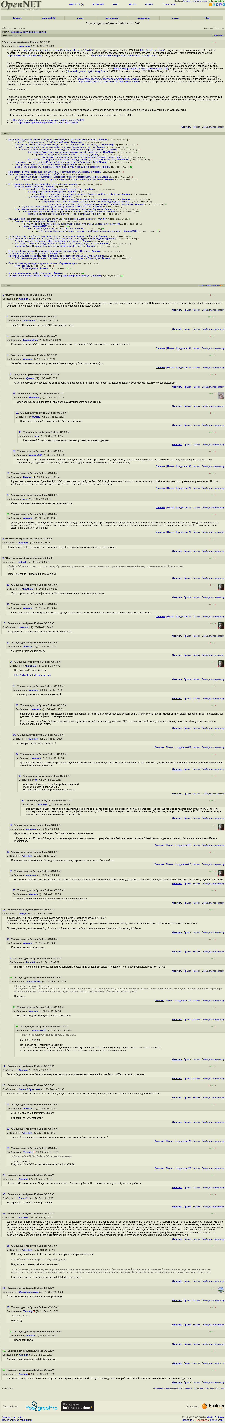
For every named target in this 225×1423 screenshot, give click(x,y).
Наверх (196, 310)
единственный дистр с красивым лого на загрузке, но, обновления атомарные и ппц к (51, 256)
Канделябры (108, 144)
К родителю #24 (183, 747)
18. (9, 852)
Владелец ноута (30, 268)
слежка (175, 18)
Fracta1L (54, 253)
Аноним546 (122, 159)
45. (9, 1307)
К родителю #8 (183, 466)
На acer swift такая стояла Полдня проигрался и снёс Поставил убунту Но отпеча (49, 251)
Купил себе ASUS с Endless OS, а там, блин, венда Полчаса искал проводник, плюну (51, 238)
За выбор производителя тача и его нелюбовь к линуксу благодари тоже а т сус (55, 147)
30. (4, 1194)
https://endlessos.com (152, 50)
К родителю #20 (183, 1141)
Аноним (103, 139)
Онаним (103, 236)
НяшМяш (108, 152)
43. (21, 432)
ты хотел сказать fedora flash (30, 186)
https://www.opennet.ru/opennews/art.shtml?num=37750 (107, 79)
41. (4, 1288)
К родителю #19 (183, 1000)
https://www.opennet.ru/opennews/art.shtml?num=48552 (108, 81)
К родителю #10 (183, 864)
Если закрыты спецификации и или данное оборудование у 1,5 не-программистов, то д (71, 159)
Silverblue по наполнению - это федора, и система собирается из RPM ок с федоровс (78, 194)
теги (172, 4)
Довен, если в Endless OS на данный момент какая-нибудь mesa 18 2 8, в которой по (57, 167)
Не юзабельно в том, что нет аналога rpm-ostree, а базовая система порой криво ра (63, 211)
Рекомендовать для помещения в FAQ (168, 1388)
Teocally (91, 246)
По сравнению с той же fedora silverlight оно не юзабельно (37, 184)
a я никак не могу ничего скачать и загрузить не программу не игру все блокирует (49, 275)
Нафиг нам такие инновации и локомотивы (30, 174)
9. (3, 558)
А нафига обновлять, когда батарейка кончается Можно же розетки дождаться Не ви (84, 201)
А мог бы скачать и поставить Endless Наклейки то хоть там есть (48, 241)
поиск (80, 18)
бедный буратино (105, 238)
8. (11, 374)
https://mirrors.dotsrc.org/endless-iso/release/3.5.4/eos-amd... (124, 55)
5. (8, 336)
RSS (207, 18)
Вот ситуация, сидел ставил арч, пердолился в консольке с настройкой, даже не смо (91, 204)
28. (9, 473)
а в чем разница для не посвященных (47, 191)
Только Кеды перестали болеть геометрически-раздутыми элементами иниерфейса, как (53, 236)
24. (12, 662)
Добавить (187, 1420)
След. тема (220, 1388)
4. (8, 316)
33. (15, 686)
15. (9, 585)
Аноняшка (76, 142)
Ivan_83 (102, 219)
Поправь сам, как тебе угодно (30, 221)
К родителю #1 (183, 348)
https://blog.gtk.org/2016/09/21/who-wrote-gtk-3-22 (141, 68)
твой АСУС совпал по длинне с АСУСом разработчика (42, 142)
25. (12, 825)
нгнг (119, 157)
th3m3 (56, 174)
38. (9, 1246)
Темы (201, 1388)
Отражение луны (68, 263)
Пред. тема (209, 1388)
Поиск (165, 4)
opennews (24, 46)
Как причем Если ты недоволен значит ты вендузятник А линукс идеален (78, 157)
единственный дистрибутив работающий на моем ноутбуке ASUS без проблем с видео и (53, 139)
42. (12, 958)
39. (21, 776)
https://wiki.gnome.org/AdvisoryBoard (87, 71)
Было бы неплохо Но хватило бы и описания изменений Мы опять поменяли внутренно (78, 231)
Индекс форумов (191, 1388)
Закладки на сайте (12, 1417)
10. (4, 623)
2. (3, 539)
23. (12, 871)
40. (24, 800)
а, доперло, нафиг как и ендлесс (45, 196)
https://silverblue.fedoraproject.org (32, 675)
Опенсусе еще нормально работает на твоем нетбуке (42, 164)
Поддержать (202, 1420)
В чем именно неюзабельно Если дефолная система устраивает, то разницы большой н (59, 209)
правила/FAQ (49, 18)
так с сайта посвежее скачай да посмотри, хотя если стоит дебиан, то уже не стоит (57, 243)
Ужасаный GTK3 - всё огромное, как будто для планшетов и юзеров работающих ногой (52, 219)
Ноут (17, 266)
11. (14, 393)
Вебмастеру (217, 1420)
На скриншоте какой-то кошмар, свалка (28, 253)
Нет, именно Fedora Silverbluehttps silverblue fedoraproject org (52, 189)
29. (15, 890)
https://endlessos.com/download (25, 55)
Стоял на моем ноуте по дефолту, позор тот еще (33, 263)
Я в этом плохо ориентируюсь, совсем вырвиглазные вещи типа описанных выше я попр (66, 224)
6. (8, 355)
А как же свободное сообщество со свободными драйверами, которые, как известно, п (65, 149)
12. (18, 413)
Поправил (27, 226)
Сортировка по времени (209, 285)
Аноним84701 (40, 226)
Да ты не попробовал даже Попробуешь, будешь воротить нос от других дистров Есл (78, 199)
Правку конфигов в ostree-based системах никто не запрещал (59, 214)
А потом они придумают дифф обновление (30, 273)
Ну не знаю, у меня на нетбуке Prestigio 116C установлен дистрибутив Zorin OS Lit (56, 162)
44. (9, 495)
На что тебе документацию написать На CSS (51, 228)
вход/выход (143, 18)
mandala (103, 177)
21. (9, 1104)
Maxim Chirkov (215, 1417)
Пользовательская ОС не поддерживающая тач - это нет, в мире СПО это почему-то (58, 144)
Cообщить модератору (213, 127)
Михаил (103, 162)
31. (4, 1213)
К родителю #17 (183, 845)
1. (3, 295)
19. (9, 939)
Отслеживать (218, 35)
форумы (17, 18)
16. (9, 604)
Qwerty (113, 149)
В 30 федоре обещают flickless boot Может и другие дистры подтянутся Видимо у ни (57, 258)
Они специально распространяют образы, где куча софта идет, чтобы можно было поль (59, 179)
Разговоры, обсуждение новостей (28, 32)
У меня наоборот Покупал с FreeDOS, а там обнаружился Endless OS (50, 246)
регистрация (202, 1)
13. (4, 909)
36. (18, 705)
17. (9, 642)
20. (4, 1085)
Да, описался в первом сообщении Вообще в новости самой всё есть (57, 206)
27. (4, 1175)
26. (15, 451)
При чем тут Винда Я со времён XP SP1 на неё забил (62, 154)
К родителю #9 (183, 616)
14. (4, 1066)
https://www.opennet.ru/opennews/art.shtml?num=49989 (48, 122)
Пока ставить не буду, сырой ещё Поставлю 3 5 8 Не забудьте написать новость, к (50, 172)
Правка (196, 127)
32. (9, 1129)
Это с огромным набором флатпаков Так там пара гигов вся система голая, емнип (56, 177)
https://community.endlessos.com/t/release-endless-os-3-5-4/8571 (59, 50)
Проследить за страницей (17, 1420)
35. (9, 1148)
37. (18, 754)
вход (194, 1)
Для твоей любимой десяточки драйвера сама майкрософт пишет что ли (65, 152)
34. (15, 735)
